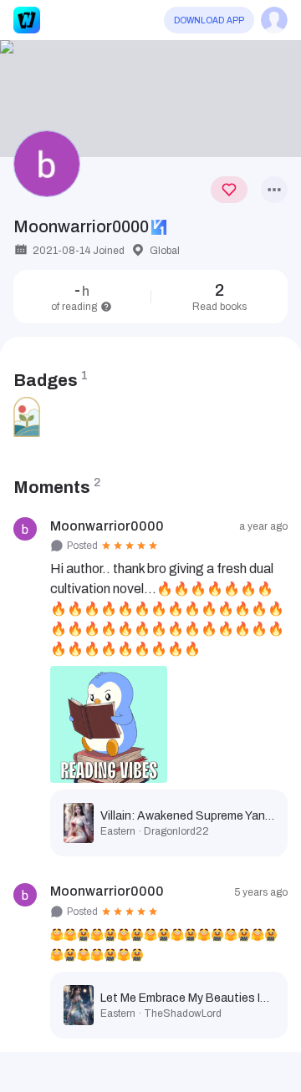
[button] (150, 98)
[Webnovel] (26, 20)
